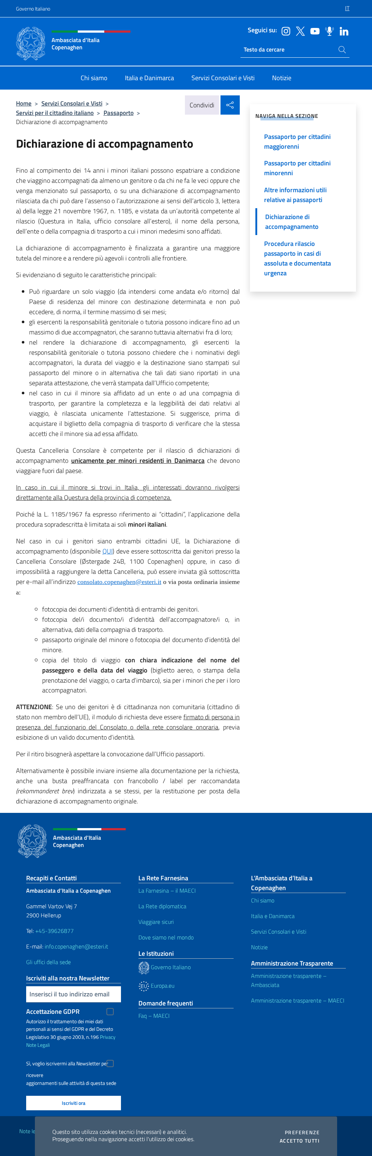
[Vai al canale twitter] (298, 30)
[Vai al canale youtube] (313, 30)
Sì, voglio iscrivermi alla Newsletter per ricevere (67, 1064)
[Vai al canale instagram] (284, 30)
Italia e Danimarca (273, 916)
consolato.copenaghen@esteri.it (119, 581)
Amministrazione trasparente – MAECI (297, 1000)
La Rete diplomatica (162, 906)
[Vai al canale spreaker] (327, 30)
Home (24, 103)
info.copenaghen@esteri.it (76, 946)
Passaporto (119, 112)
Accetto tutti (300, 1140)
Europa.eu (161, 985)
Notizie (259, 947)
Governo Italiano (33, 8)
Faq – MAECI (154, 1015)
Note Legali (38, 1045)
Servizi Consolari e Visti (71, 103)
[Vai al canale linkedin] (342, 30)
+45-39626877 (54, 930)
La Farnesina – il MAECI (167, 890)
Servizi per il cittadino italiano (55, 112)
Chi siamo (262, 900)
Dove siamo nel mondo (166, 937)
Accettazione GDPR (53, 1011)
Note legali (31, 1131)
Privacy (108, 1037)
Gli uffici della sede (48, 962)
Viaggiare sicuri (156, 921)
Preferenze (302, 1132)
